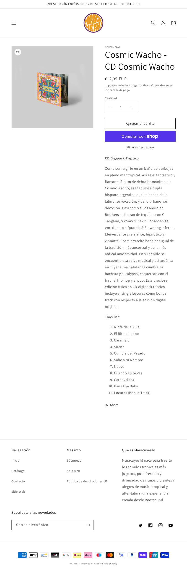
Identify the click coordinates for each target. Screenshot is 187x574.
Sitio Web (18, 491)
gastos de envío (144, 85)
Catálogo (18, 471)
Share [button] (114, 405)
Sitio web (73, 471)
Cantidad (111, 98)
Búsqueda (74, 460)
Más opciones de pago (140, 147)
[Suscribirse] (88, 525)
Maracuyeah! (86, 563)
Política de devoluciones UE (87, 481)
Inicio (15, 460)
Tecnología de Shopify (105, 563)
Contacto (18, 481)
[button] (14, 23)
